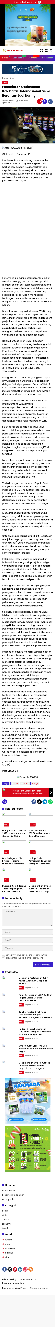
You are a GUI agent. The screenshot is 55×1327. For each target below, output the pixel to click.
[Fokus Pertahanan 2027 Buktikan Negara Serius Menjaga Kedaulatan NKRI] (41, 820)
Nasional (9, 1252)
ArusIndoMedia (8, 101)
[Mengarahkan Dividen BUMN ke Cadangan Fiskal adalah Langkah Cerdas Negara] (41, 875)
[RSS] (30, 1269)
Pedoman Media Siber (13, 1195)
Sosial (5, 1228)
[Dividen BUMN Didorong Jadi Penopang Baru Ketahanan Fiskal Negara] (14, 875)
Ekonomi (6, 1223)
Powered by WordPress (14, 1288)
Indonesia (10, 1248)
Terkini (5, 1219)
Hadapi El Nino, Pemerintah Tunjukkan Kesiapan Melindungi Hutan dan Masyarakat (40, 861)
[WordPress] (20, 1269)
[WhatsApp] (50, 801)
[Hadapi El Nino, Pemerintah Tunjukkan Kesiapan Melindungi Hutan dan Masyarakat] (41, 847)
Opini (5, 82)
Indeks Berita (8, 1190)
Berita (5, 1210)
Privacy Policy (9, 1199)
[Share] (50, 101)
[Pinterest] (15, 1269)
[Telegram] (44, 801)
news (7, 1244)
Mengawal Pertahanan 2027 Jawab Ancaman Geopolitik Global (14, 833)
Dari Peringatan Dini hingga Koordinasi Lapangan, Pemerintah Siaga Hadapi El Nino (13, 861)
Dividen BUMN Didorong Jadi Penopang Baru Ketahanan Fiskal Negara (14, 889)
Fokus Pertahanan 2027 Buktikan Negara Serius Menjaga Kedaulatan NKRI (40, 833)
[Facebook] (33, 801)
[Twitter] (39, 801)
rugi (36, 783)
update (8, 1239)
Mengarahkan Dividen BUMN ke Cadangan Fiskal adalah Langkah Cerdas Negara (40, 889)
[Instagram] (25, 1269)
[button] (41, 50)
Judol (25, 783)
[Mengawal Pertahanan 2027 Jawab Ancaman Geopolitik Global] (14, 820)
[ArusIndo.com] (19, 50)
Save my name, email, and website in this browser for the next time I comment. (26, 956)
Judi (16, 783)
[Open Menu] (46, 50)
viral (7, 1257)
